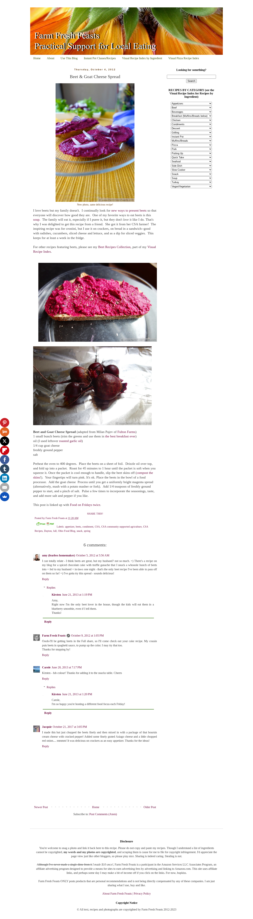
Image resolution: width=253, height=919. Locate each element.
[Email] (4, 487)
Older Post (150, 807)
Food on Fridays (81, 505)
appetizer (69, 526)
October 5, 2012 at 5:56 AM (92, 555)
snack (79, 530)
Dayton (48, 530)
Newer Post (41, 807)
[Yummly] (4, 431)
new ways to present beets (129, 210)
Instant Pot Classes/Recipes (100, 58)
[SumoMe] (4, 496)
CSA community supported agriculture (121, 526)
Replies (51, 587)
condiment (87, 526)
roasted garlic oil (70, 441)
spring (87, 530)
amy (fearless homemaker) (58, 555)
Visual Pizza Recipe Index (183, 58)
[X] (4, 441)
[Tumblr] (4, 468)
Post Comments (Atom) (103, 814)
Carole (46, 667)
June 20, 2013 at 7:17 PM (67, 667)
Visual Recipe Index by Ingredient (142, 58)
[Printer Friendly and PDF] (45, 524)
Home (37, 58)
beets (78, 526)
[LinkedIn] (4, 478)
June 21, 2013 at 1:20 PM (77, 694)
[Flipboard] (4, 450)
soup (36, 219)
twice (96, 505)
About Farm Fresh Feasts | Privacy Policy (126, 893)
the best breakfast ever (120, 436)
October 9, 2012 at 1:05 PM (87, 635)
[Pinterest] (4, 422)
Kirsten (56, 594)
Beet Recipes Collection (114, 247)
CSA (97, 526)
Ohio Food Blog (66, 530)
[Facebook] (4, 459)
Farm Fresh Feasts (54, 635)
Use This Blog (69, 58)
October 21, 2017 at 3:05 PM (70, 726)
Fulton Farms (126, 432)
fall (55, 530)
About (50, 58)
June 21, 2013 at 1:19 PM (77, 594)
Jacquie (47, 726)
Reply (45, 579)
